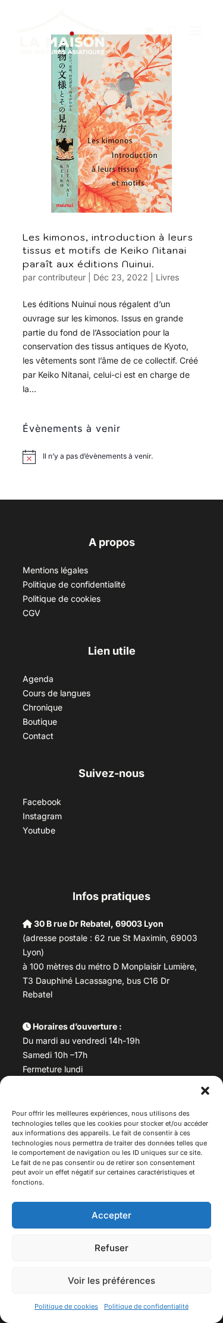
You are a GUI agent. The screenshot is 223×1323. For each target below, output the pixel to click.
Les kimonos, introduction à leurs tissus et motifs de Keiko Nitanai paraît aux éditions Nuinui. (108, 250)
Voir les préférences (111, 1280)
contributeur (62, 277)
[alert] (98, 456)
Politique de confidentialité (146, 1306)
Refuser (111, 1247)
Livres (167, 277)
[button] (205, 1091)
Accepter (111, 1215)
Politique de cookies (66, 1306)
